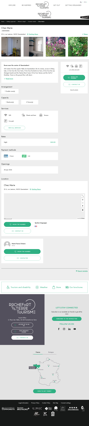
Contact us (24, 338)
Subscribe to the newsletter (66, 319)
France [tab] (38, 352)
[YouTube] (74, 329)
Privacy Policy (35, 403)
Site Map (55, 403)
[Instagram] (64, 329)
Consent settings (66, 403)
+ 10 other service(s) (74, 70)
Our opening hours (24, 331)
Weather (44, 287)
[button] (11, 47)
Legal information (23, 403)
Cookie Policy (46, 403)
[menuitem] (12, 5)
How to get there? (44, 391)
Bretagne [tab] (51, 352)
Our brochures (76, 287)
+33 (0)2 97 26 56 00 (23, 325)
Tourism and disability (21, 287)
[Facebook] (58, 329)
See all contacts (74, 90)
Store (58, 287)
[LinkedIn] (69, 329)
